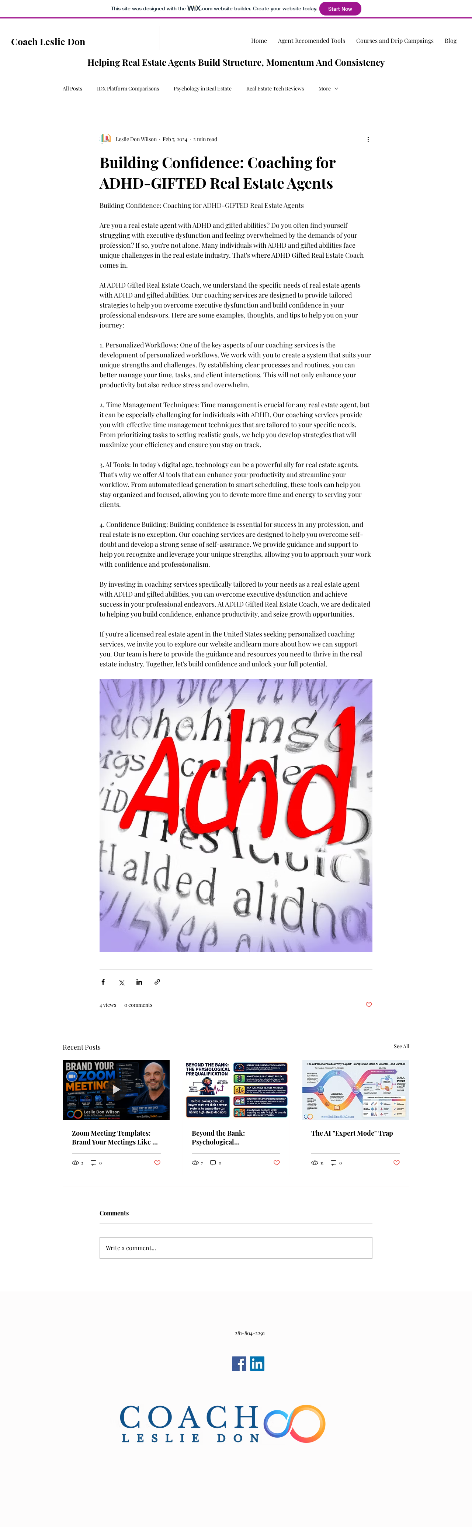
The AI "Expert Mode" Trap (352, 1133)
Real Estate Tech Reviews (275, 88)
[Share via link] (157, 981)
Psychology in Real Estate (203, 88)
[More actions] (368, 139)
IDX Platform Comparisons (128, 88)
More (325, 88)
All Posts (72, 88)
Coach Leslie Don (48, 41)
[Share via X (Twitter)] (121, 981)
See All (401, 1046)
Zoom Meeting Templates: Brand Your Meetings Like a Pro (114, 1137)
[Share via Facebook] (103, 981)
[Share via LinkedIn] (139, 981)
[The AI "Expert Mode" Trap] (355, 1090)
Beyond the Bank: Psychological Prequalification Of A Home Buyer (233, 1137)
